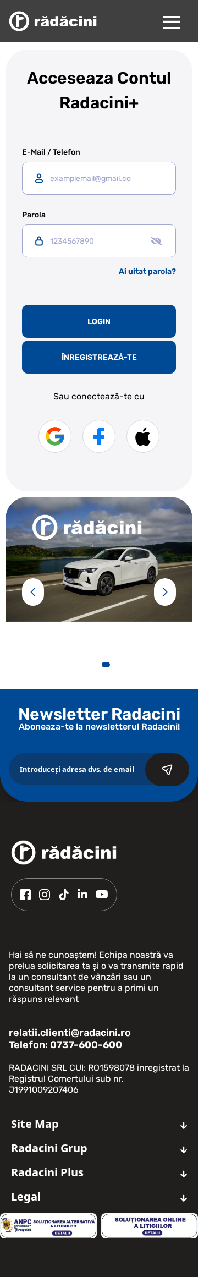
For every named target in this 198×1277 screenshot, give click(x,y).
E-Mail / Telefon (51, 152)
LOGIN (99, 321)
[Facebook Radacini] (25, 894)
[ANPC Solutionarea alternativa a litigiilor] (48, 1225)
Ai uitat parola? (147, 271)
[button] (33, 592)
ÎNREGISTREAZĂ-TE (99, 357)
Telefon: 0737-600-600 (65, 1045)
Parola (34, 215)
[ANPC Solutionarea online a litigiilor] (149, 1225)
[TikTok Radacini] (63, 894)
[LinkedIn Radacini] (82, 894)
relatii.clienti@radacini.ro (70, 1033)
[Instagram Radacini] (44, 894)
